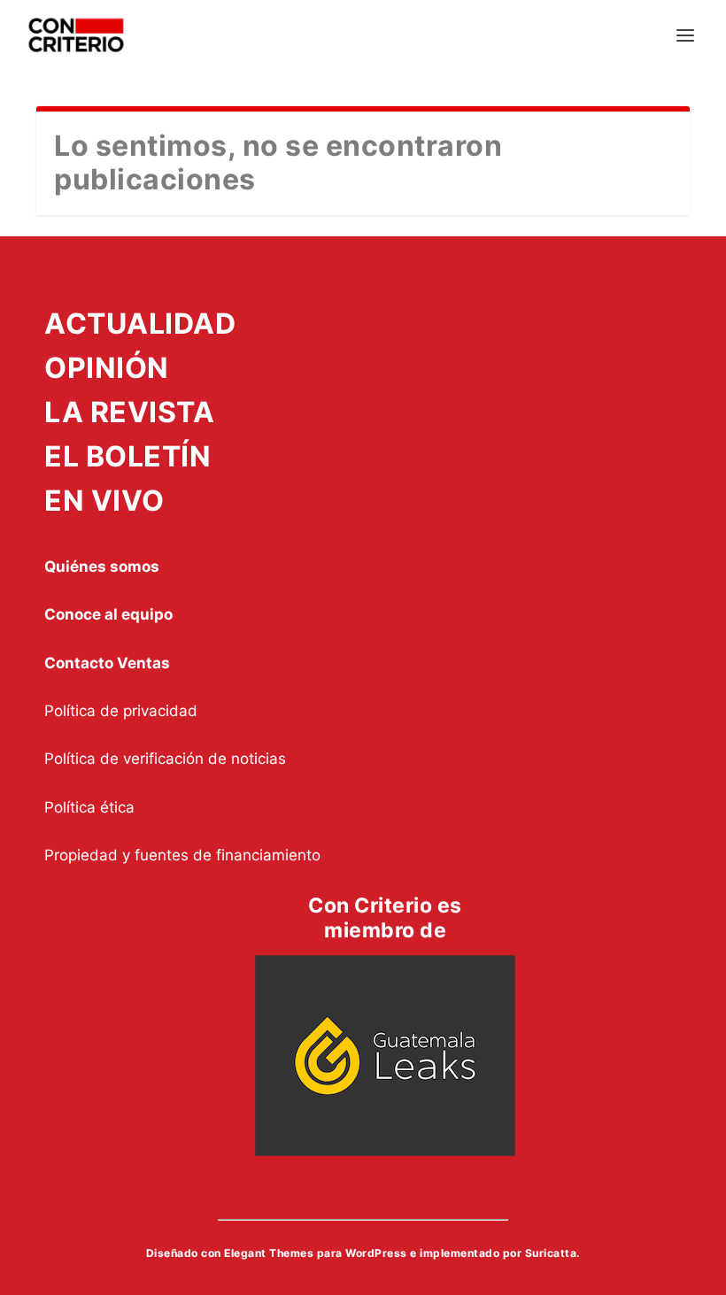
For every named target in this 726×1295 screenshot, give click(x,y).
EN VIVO (104, 500)
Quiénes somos (101, 566)
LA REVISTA (129, 412)
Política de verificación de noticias (165, 758)
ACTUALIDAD (140, 323)
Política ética (89, 807)
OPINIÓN (106, 368)
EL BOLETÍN (127, 456)
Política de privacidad (120, 711)
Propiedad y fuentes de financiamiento (182, 855)
